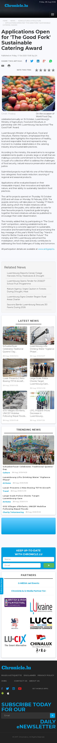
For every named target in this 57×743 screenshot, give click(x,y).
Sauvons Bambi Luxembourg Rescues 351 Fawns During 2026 (27, 306)
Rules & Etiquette (11, 675)
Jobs (4, 681)
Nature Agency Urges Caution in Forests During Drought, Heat (26, 290)
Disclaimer (30, 675)
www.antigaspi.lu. (46, 249)
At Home (7, 483)
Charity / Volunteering (13, 512)
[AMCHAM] (15, 623)
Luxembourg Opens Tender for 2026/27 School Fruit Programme (26, 282)
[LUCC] (41, 623)
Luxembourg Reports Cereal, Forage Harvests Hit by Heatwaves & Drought (25, 274)
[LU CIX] (15, 640)
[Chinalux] (41, 644)
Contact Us (20, 681)
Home (5, 21)
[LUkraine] (41, 606)
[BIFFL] (15, 602)
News (12, 21)
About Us (34, 681)
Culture (6, 473)
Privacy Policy (46, 675)
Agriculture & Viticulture (29, 21)
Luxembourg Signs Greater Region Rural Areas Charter (26, 298)
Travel (6, 491)
